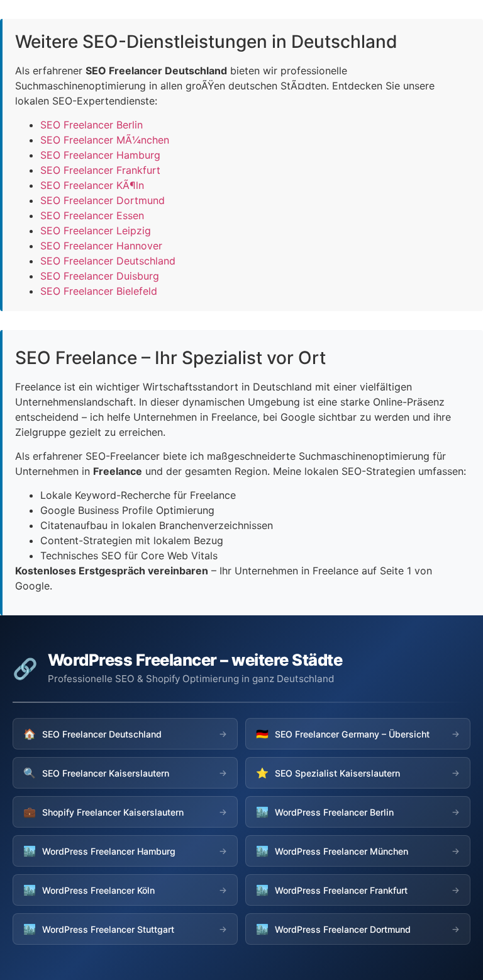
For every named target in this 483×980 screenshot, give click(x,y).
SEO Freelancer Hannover (101, 245)
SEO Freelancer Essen (92, 215)
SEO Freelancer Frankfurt (100, 170)
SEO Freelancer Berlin (91, 124)
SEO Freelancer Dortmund (102, 200)
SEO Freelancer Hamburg (100, 155)
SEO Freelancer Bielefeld (98, 291)
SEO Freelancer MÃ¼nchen (104, 140)
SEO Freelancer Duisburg (99, 276)
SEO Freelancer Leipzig (95, 230)
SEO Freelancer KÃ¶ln (92, 185)
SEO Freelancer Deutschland (107, 260)
